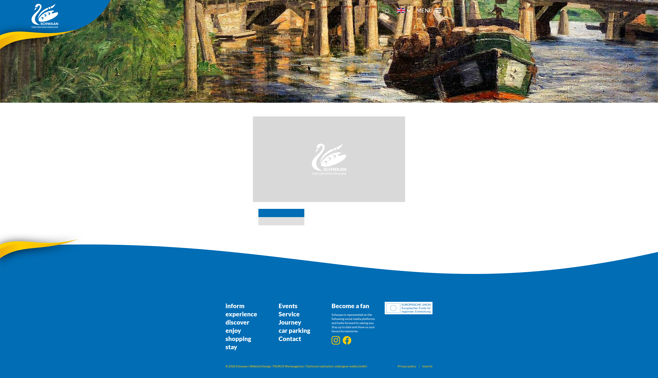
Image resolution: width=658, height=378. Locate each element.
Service (289, 314)
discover (237, 322)
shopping (238, 338)
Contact (290, 338)
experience (241, 314)
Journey (290, 322)
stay (231, 347)
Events (288, 306)
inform (235, 306)
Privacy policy (407, 366)
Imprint (427, 366)
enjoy (233, 330)
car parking (294, 330)
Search (387, 10)
